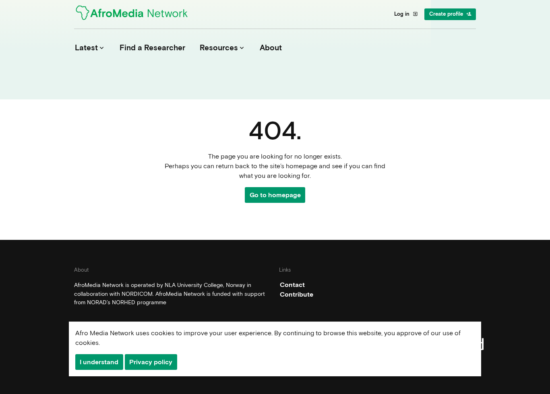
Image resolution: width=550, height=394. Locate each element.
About (271, 47)
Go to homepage (275, 195)
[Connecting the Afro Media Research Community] (136, 14)
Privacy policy (150, 362)
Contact (292, 285)
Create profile (450, 14)
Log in (406, 14)
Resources (223, 47)
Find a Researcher (152, 47)
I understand (99, 362)
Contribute (296, 294)
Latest (90, 47)
